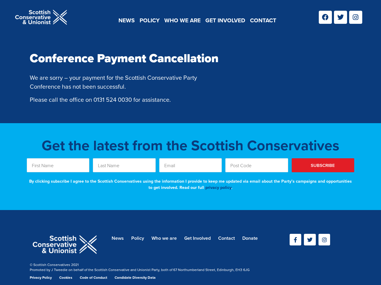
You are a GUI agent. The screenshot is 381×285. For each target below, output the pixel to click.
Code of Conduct (93, 277)
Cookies (65, 277)
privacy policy (218, 187)
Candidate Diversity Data (135, 277)
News (126, 20)
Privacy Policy (41, 277)
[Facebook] (325, 17)
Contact (263, 20)
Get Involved (225, 20)
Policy (150, 20)
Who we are (182, 20)
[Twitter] (340, 17)
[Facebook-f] (296, 240)
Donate (250, 238)
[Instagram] (355, 17)
